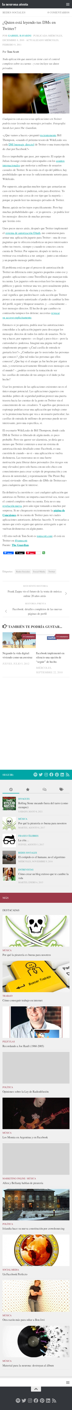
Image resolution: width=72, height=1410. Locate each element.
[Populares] (27, 789)
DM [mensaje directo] (21, 144)
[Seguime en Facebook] (51, 775)
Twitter (51, 571)
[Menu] (68, 4)
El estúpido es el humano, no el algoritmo (41, 857)
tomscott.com (44, 536)
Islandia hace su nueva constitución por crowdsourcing (33, 1228)
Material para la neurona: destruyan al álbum (28, 1365)
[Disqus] (36, 726)
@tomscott (21, 540)
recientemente (48, 135)
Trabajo (8, 995)
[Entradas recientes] (11, 789)
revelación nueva (12, 506)
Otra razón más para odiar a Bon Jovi (24, 1320)
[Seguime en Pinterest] (57, 775)
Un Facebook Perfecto (15, 1274)
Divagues (24, 798)
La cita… (23, 840)
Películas (9, 1041)
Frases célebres (28, 835)
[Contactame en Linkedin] (62, 775)
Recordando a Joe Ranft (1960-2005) (23, 1046)
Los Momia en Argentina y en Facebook (25, 1137)
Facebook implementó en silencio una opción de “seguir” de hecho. (50, 657)
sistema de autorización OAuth (22, 233)
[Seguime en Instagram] (46, 775)
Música (22, 818)
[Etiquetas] (61, 789)
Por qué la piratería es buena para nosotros (42, 823)
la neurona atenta (15, 4)
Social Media (39, 571)
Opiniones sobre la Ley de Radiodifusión (26, 1091)
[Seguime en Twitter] (41, 775)
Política (8, 1087)
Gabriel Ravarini (19, 35)
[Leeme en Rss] (67, 775)
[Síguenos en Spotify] (35, 775)
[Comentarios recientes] (44, 789)
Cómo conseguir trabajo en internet (23, 1000)
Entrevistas (25, 869)
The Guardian (20, 545)
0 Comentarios (58, 12)
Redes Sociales (14, 12)
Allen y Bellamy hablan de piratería (23, 1183)
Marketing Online (14, 1178)
